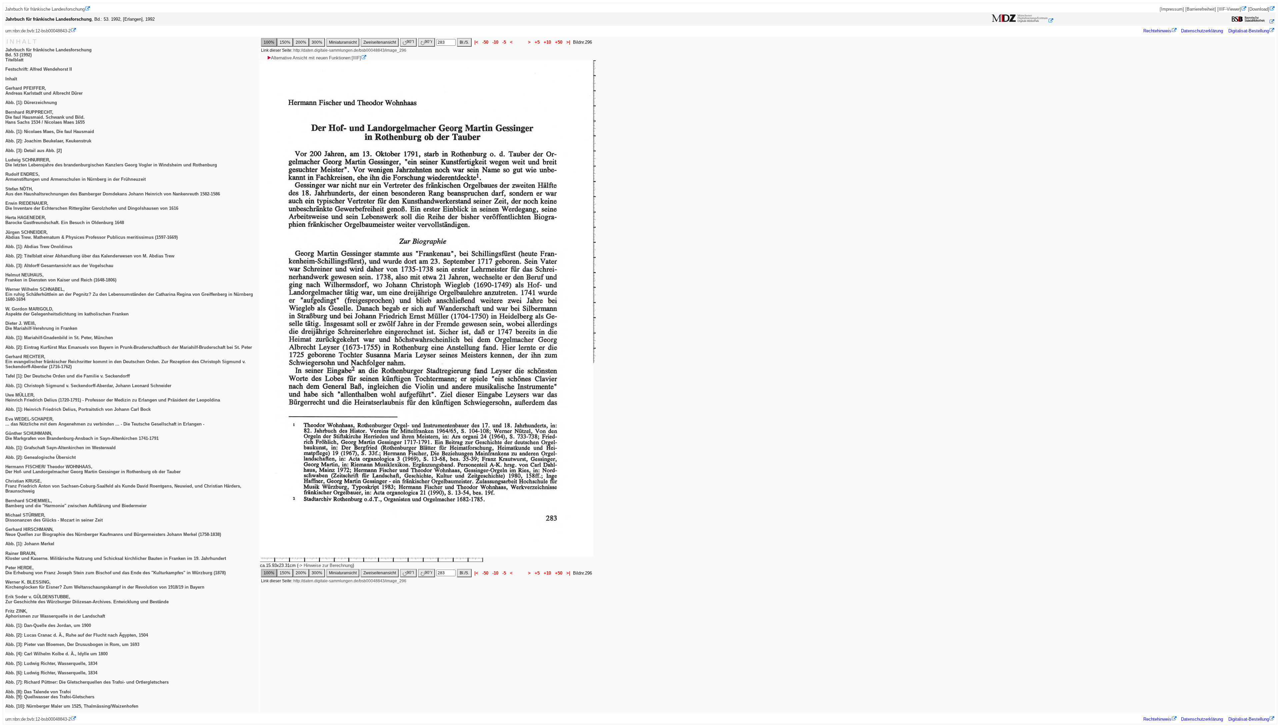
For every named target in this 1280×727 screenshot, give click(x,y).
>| (568, 42)
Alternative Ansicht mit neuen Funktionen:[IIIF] (316, 57)
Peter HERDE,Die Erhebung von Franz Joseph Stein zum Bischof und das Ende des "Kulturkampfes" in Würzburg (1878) (115, 570)
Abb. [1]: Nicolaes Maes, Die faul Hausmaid (49, 131)
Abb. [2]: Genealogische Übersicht (40, 457)
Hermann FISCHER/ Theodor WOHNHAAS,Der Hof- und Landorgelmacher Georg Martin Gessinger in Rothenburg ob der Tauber (93, 469)
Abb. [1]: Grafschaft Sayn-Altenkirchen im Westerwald (60, 447)
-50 (485, 42)
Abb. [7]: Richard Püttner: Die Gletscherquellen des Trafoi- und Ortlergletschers (87, 682)
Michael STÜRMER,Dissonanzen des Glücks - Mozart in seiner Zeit (54, 518)
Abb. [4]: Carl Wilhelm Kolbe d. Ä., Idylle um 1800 (56, 653)
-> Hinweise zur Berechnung (325, 565)
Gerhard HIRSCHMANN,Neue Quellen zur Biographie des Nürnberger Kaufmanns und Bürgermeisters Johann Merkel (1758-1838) (113, 532)
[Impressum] (1172, 9)
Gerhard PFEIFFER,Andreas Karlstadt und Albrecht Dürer (44, 91)
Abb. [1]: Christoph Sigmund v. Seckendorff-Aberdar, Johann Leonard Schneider (88, 385)
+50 (559, 42)
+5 (537, 42)
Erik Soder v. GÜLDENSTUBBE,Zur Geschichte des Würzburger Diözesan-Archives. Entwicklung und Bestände (87, 599)
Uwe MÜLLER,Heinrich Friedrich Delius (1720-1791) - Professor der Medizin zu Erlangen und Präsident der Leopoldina (112, 398)
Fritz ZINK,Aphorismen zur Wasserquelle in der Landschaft (55, 614)
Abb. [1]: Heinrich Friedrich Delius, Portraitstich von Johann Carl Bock (78, 409)
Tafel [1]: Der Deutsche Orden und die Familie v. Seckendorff (67, 376)
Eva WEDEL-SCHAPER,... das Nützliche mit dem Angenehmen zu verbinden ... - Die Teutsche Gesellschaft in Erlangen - (104, 422)
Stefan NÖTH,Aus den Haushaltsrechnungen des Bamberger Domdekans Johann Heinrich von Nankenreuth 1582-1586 (112, 191)
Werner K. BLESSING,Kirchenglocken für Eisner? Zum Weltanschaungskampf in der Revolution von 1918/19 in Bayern (104, 585)
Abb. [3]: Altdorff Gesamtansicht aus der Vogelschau (59, 265)
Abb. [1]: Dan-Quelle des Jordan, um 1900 (48, 625)
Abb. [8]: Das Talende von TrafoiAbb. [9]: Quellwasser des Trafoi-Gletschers (49, 694)
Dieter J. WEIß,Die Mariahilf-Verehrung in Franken (41, 326)
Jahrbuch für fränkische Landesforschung (45, 9)
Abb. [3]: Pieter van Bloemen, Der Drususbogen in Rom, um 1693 (72, 644)
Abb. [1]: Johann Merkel (29, 543)
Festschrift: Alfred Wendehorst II (38, 69)
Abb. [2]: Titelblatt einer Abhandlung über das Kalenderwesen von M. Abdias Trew (89, 255)
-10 (495, 42)
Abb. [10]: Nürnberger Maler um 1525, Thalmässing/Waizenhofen (71, 706)
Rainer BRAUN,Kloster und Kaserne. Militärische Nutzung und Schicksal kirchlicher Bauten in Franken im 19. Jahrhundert (115, 556)
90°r (428, 41)
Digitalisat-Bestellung (1248, 30)
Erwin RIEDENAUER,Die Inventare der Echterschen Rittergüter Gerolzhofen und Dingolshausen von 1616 (91, 206)
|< (476, 42)
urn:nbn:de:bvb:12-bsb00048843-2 (38, 30)
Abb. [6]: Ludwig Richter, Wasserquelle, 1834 (51, 672)
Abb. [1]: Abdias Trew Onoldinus (38, 246)
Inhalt (11, 78)
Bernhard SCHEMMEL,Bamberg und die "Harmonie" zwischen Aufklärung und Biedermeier (76, 503)
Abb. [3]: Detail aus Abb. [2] (33, 150)
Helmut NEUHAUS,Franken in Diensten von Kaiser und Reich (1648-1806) (60, 277)
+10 (547, 42)
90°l (410, 41)
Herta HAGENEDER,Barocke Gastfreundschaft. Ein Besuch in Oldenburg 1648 (64, 220)
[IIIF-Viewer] (1229, 9)
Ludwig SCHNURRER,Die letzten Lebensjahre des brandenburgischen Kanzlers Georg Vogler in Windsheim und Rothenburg (111, 162)
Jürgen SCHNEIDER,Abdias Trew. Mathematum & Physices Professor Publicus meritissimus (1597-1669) (91, 235)
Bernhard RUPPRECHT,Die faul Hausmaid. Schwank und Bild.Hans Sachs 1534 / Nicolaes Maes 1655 (45, 117)
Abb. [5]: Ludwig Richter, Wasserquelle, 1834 (51, 663)
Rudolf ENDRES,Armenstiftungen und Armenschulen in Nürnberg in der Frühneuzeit (75, 177)
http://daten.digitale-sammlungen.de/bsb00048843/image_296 (349, 50)
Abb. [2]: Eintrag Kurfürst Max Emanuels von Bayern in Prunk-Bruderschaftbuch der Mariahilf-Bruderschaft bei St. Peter (128, 347)
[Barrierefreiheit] (1200, 9)
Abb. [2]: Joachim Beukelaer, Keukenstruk (48, 140)
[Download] (1258, 9)
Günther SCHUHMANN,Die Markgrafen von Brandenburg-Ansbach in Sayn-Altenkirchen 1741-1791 (82, 436)
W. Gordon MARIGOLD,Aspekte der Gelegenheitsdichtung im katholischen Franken (67, 311)
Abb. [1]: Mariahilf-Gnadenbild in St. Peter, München (59, 337)
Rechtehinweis (1157, 30)
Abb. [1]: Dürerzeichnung (31, 102)
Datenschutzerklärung (1202, 30)
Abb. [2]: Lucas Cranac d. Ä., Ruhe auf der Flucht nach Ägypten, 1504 (76, 635)
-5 (504, 42)
